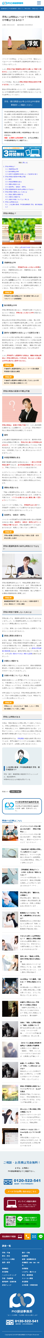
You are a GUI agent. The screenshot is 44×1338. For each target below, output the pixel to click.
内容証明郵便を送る (13, 182)
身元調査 (5, 1272)
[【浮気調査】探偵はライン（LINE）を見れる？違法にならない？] (10, 883)
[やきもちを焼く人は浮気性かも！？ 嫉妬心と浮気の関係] (10, 949)
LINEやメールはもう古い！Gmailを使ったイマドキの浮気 (30, 1132)
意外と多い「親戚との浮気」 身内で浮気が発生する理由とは (30, 958)
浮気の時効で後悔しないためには (15, 192)
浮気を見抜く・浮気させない (31, 8)
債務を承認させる (12, 184)
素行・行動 (26, 1252)
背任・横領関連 (27, 1275)
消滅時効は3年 (11, 169)
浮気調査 (21, 738)
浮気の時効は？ (9, 166)
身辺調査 (25, 1281)
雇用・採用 (6, 1262)
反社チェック (7, 1285)
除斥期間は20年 (12, 171)
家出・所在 (6, 1256)
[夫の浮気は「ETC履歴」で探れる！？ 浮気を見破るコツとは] (10, 992)
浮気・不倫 (15, 791)
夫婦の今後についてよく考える (17, 199)
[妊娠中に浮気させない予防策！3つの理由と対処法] (10, 1015)
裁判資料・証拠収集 (9, 1281)
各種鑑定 (31, 1264)
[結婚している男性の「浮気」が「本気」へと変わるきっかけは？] (10, 1076)
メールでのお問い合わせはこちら (22, 1191)
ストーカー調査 (27, 1278)
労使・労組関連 (7, 1278)
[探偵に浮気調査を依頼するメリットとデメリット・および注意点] (10, 1099)
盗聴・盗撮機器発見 (29, 1259)
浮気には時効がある (10, 202)
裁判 (8, 179)
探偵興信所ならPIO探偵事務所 (9, 8)
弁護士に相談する (12, 197)
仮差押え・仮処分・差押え (15, 187)
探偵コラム (21, 8)
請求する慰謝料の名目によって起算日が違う (21, 174)
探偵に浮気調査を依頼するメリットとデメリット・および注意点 (30, 1088)
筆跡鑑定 (5, 1268)
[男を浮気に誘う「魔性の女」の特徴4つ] (10, 906)
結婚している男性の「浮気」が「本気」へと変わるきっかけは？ (30, 1065)
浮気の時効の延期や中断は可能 (14, 176)
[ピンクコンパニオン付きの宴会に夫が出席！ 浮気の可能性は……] (10, 839)
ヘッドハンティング (9, 1275)
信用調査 (25, 1268)
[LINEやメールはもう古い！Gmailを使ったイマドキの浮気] (10, 1143)
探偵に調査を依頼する (14, 194)
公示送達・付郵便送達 (30, 1285)
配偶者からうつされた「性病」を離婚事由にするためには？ (30, 915)
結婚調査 (25, 1256)
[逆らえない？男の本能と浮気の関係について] (10, 1122)
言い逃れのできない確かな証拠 (21, 653)
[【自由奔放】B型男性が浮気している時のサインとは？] (10, 856)
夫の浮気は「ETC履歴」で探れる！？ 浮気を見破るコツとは (30, 981)
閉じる (25, 162)
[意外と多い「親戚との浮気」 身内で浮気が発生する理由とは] (10, 969)
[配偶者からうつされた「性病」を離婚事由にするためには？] (10, 926)
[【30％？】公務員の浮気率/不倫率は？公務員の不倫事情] (10, 1056)
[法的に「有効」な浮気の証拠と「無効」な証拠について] (10, 1036)
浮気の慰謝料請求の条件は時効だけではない (18, 189)
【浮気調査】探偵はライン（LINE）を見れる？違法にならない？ (30, 872)
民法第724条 (25, 247)
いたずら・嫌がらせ (29, 1272)
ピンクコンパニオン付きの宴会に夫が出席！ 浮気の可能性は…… (30, 828)
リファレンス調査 (8, 1259)
